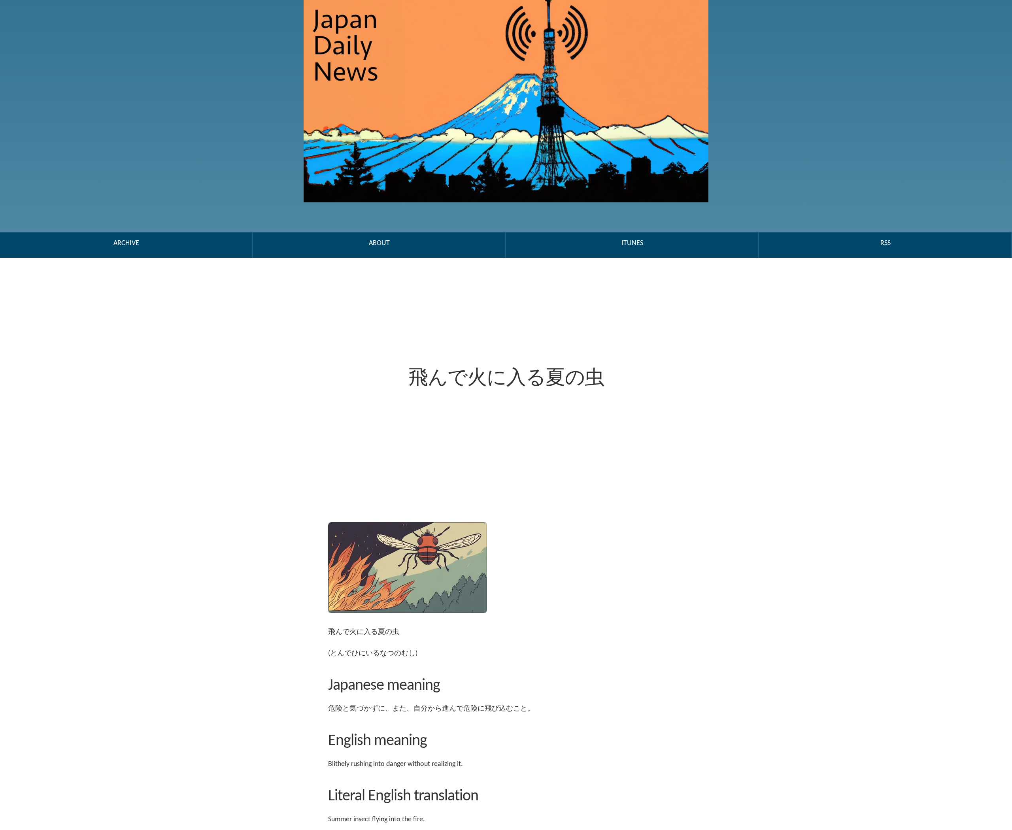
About (379, 243)
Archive (126, 243)
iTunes (632, 243)
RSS (885, 243)
